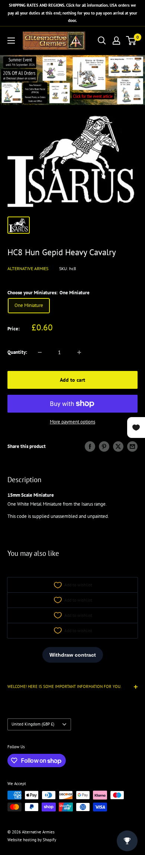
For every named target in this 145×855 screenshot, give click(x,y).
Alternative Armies (27, 268)
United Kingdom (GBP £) (33, 724)
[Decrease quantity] (40, 352)
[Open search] (102, 40)
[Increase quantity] (79, 352)
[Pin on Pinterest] (104, 446)
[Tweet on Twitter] (118, 446)
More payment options (72, 422)
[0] (131, 40)
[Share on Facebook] (90, 446)
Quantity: (17, 352)
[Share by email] (132, 446)
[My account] (116, 40)
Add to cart (72, 380)
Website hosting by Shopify (31, 839)
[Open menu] (11, 41)
